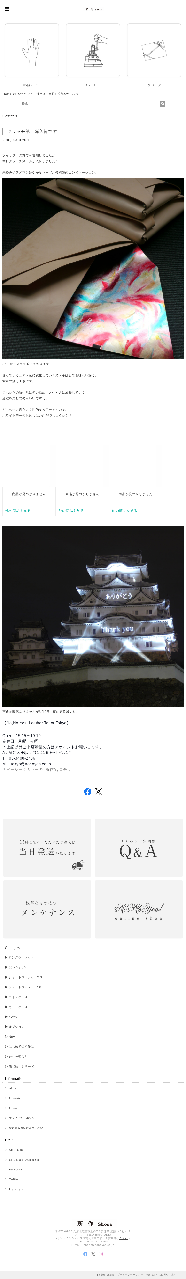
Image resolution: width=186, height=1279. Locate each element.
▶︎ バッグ (11, 1017)
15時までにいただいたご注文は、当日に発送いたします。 (42, 93)
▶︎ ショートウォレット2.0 (23, 977)
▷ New (10, 1036)
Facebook (16, 1169)
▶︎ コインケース (16, 997)
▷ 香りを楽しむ (16, 1056)
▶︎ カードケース (16, 1007)
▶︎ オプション (14, 1027)
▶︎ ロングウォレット (19, 957)
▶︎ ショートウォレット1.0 (23, 987)
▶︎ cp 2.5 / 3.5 (15, 967)
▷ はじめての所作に (19, 1046)
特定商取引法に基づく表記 (26, 1128)
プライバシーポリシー (23, 1118)
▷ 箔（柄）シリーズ (19, 1066)
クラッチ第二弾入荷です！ (34, 131)
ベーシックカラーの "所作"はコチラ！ (41, 769)
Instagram (16, 1189)
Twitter (14, 1179)
